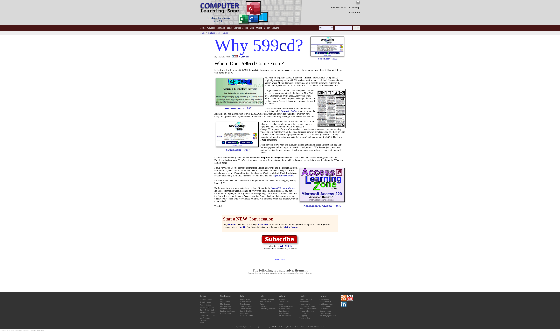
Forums (275, 28)
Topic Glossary (246, 306)
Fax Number (324, 309)
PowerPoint (204, 310)
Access (203, 299)
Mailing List (284, 313)
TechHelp (220, 28)
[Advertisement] (280, 283)
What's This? (280, 259)
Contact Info (324, 299)
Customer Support (267, 299)
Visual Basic (205, 315)
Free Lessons (284, 311)
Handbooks (304, 302)
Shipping (303, 316)
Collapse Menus (246, 316)
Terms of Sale (305, 318)
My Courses (225, 304)
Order (303, 296)
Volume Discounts (307, 311)
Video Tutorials (306, 299)
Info (242, 296)
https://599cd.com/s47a (283, 175)
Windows (204, 307)
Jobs (281, 304)
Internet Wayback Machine (283, 188)
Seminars (203, 320)
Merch (245, 28)
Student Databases (227, 311)
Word (202, 305)
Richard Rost (214, 33)
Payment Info (305, 313)
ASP (202, 318)
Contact (237, 28)
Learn (203, 296)
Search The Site (246, 311)
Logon (267, 28)
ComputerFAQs (288, 111)
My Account (225, 302)
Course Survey (325, 311)
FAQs (262, 304)
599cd (225, 33)
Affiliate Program (286, 306)
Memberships (225, 309)
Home (202, 28)
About (282, 296)
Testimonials (284, 302)
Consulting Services (267, 309)
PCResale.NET (285, 316)
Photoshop (204, 313)
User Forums (245, 304)
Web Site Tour (265, 302)
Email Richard (325, 313)
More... (203, 323)
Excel (202, 302)
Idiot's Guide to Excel (308, 309)
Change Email (225, 313)
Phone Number (325, 306)
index (210, 299)
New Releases (245, 302)
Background (284, 299)
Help (229, 28)
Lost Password (225, 306)
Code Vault (244, 313)
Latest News (245, 299)
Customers (225, 296)
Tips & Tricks (245, 309)
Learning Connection (308, 306)
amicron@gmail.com (328, 316)
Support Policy (325, 302)
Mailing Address (326, 304)
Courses (211, 28)
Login (222, 299)
